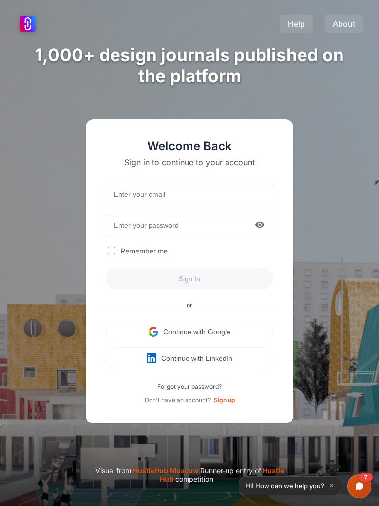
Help (296, 24)
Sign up (224, 400)
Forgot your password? (189, 386)
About (344, 24)
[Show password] (259, 225)
